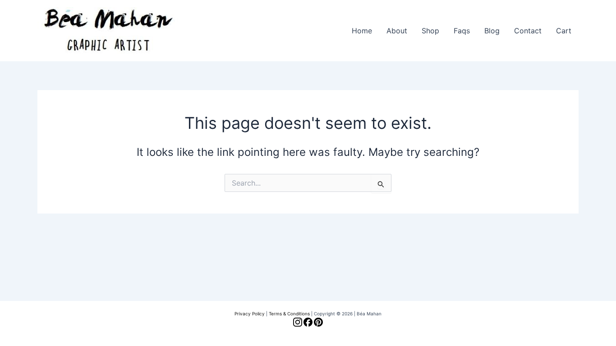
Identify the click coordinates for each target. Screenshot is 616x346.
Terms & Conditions (289, 313)
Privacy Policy (249, 313)
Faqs (462, 30)
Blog (492, 30)
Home (362, 30)
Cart (563, 30)
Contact (528, 30)
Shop (430, 30)
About (396, 30)
